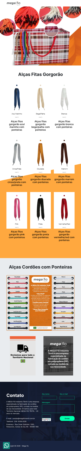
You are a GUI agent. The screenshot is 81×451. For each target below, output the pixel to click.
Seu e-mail (64, 394)
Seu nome (45, 394)
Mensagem (46, 402)
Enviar (67, 418)
